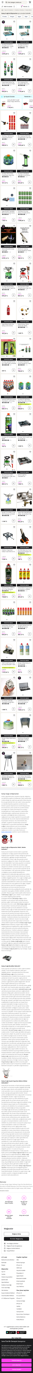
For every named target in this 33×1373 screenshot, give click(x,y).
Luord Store (19, 1186)
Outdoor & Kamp (19, 10)
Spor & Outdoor (9, 10)
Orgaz (19, 1184)
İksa (25, 1184)
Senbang (15, 1184)
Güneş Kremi (20, 1311)
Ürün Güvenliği (5, 1287)
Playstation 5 (20, 1273)
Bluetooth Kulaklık (21, 1278)
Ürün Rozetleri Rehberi (7, 1295)
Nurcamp (2, 1186)
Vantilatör (19, 1309)
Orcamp (4, 16)
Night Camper (20, 1188)
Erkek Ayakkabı (20, 1281)
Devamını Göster (4, 1190)
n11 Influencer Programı (8, 1298)
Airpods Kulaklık (20, 1270)
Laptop (18, 1306)
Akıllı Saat (19, 1268)
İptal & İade (4, 1279)
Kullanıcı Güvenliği (6, 1285)
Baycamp (13, 1186)
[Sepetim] (30, 2)
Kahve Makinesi (20, 1317)
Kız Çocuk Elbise (20, 1295)
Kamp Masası (20, 1319)
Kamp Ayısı (25, 1186)
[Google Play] (11, 1332)
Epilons (9, 1188)
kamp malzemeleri (6, 832)
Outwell (29, 1188)
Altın (17, 1260)
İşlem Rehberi (5, 1282)
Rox (22, 1184)
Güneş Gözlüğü (20, 1301)
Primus (30, 1186)
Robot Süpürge (20, 1262)
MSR (25, 1188)
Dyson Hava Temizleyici (22, 1314)
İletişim (3, 1265)
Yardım (3, 1274)
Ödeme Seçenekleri (6, 1277)
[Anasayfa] (2, 10)
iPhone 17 (19, 1298)
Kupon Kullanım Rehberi (8, 1293)
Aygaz (19, 16)
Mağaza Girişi (16, 1234)
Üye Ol (3, 1271)
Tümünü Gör (27, 96)
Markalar (3, 1262)
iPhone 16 (19, 1303)
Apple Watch (19, 1276)
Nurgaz (12, 16)
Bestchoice (29, 1184)
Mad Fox (14, 1188)
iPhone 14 (19, 1265)
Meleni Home (3, 1188)
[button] (6, 38)
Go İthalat (7, 1186)
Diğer (26, 16)
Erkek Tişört (19, 1284)
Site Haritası (4, 1290)
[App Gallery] (21, 1332)
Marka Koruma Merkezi (7, 1260)
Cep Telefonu (20, 1286)
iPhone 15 (19, 1293)
